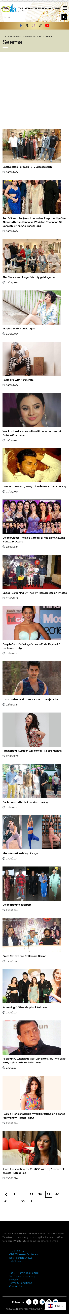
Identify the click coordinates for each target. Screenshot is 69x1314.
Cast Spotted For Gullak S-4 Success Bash (27, 166)
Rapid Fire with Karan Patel (18, 379)
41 (6, 1201)
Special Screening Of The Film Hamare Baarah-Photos (34, 592)
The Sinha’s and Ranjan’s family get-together (29, 277)
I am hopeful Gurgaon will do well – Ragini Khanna (32, 750)
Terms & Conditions (20, 1282)
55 (23, 1201)
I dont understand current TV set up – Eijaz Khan (31, 699)
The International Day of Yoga (20, 853)
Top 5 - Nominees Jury (22, 1276)
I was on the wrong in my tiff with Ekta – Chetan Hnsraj (34, 486)
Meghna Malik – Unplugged (19, 328)
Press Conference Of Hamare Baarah (24, 956)
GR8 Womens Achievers (23, 1254)
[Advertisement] (34, 88)
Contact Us (15, 1286)
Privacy (13, 1279)
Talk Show (15, 1261)
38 (40, 1194)
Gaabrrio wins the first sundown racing (25, 802)
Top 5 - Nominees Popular (24, 1272)
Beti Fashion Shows (20, 1257)
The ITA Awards (18, 1251)
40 (57, 1194)
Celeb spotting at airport (17, 904)
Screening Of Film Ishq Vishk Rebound (25, 1007)
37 (31, 1194)
